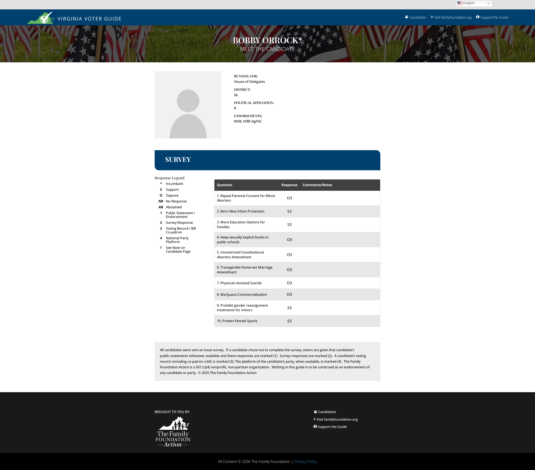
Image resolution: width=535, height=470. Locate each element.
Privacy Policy (305, 461)
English (468, 3)
